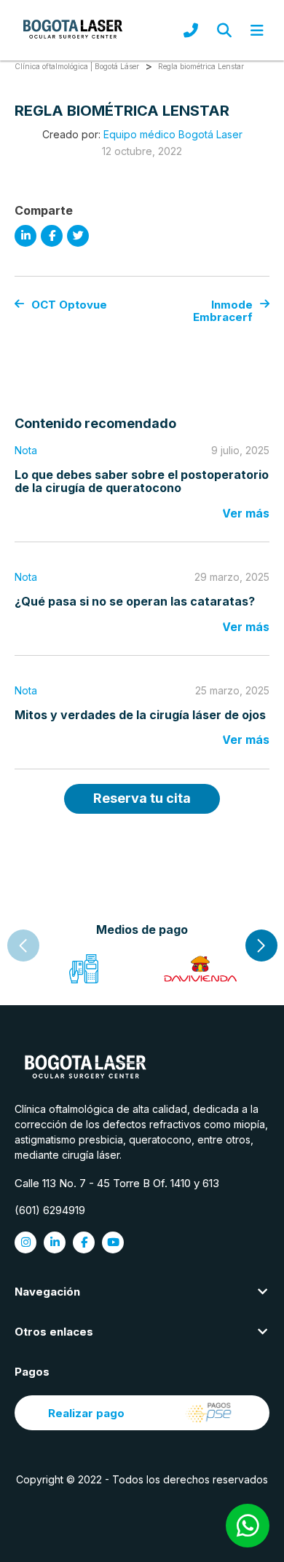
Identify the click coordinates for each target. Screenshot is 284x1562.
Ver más (245, 513)
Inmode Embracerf (223, 311)
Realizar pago (86, 1413)
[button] (261, 945)
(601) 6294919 (50, 1210)
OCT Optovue (69, 304)
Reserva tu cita (142, 798)
